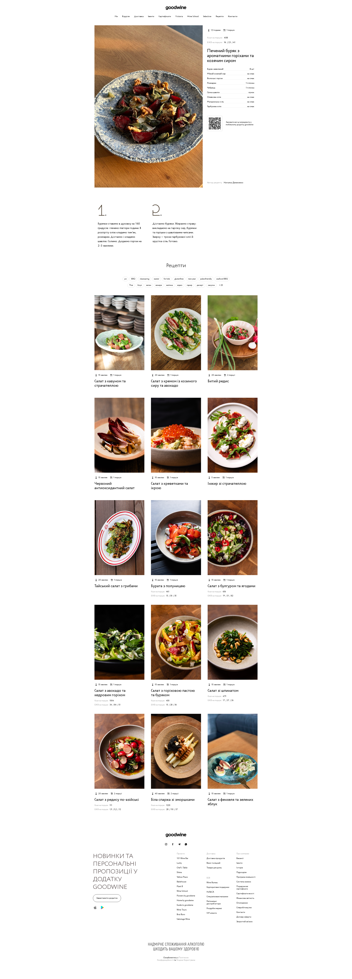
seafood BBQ (222, 279)
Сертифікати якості (245, 893)
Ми (116, 16)
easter (156, 279)
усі (125, 279)
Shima (179, 872)
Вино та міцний (213, 863)
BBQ (133, 279)
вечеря (159, 285)
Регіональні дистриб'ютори (214, 902)
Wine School (193, 16)
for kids (167, 279)
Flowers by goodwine (186, 895)
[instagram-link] (166, 844)
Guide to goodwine (185, 905)
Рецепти (220, 16)
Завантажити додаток (107, 898)
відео (179, 285)
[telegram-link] (179, 844)
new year (192, 279)
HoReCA (210, 892)
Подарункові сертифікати (242, 887)
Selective (207, 16)
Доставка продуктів (216, 858)
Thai (131, 285)
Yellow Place (182, 877)
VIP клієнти (212, 913)
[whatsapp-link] (186, 844)
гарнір (189, 285)
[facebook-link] (172, 844)
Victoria (179, 16)
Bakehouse (181, 881)
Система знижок (243, 881)
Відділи (126, 16)
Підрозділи (241, 872)
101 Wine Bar (182, 858)
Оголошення (242, 903)
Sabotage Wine (183, 919)
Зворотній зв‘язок (244, 921)
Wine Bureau (212, 882)
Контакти (232, 16)
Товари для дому (214, 867)
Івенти (151, 16)
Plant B (180, 886)
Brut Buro (181, 914)
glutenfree (179, 279)
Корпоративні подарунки (218, 887)
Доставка (139, 16)
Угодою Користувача (185, 960)
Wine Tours (182, 909)
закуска (211, 285)
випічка (169, 285)
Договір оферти (243, 917)
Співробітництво (244, 907)
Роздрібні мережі (214, 908)
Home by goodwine (185, 900)
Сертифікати (165, 16)
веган (148, 285)
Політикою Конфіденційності (173, 959)
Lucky (179, 863)
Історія (239, 867)
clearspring (144, 279)
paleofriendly (206, 279)
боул (140, 285)
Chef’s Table (182, 867)
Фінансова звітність (245, 898)
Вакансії (240, 858)
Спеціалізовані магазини (217, 896)
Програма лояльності (245, 877)
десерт (200, 285)
